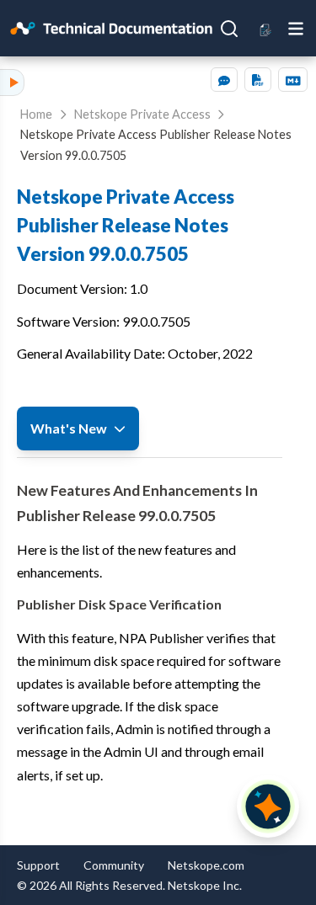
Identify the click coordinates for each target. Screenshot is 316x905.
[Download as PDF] (257, 79)
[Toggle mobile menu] (296, 28)
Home (36, 114)
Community (113, 865)
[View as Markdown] (293, 79)
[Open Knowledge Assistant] (268, 806)
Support (38, 865)
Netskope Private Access (142, 114)
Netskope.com (206, 865)
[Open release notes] (266, 28)
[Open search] (229, 28)
